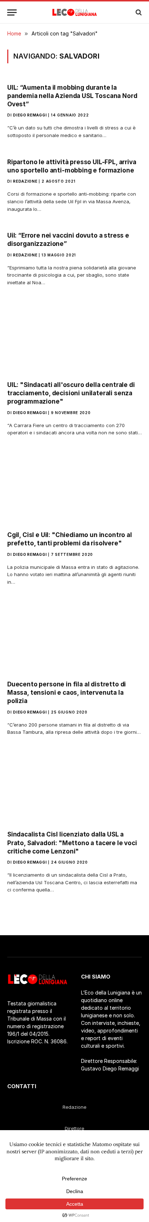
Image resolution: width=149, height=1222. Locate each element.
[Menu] (12, 12)
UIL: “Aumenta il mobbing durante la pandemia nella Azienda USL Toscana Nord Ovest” (72, 96)
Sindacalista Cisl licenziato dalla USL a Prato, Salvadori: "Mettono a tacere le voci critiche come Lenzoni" (72, 843)
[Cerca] (138, 12)
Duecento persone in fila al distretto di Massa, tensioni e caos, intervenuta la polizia (66, 692)
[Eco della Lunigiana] (74, 12)
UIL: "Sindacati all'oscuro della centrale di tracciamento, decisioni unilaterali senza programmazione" (71, 393)
